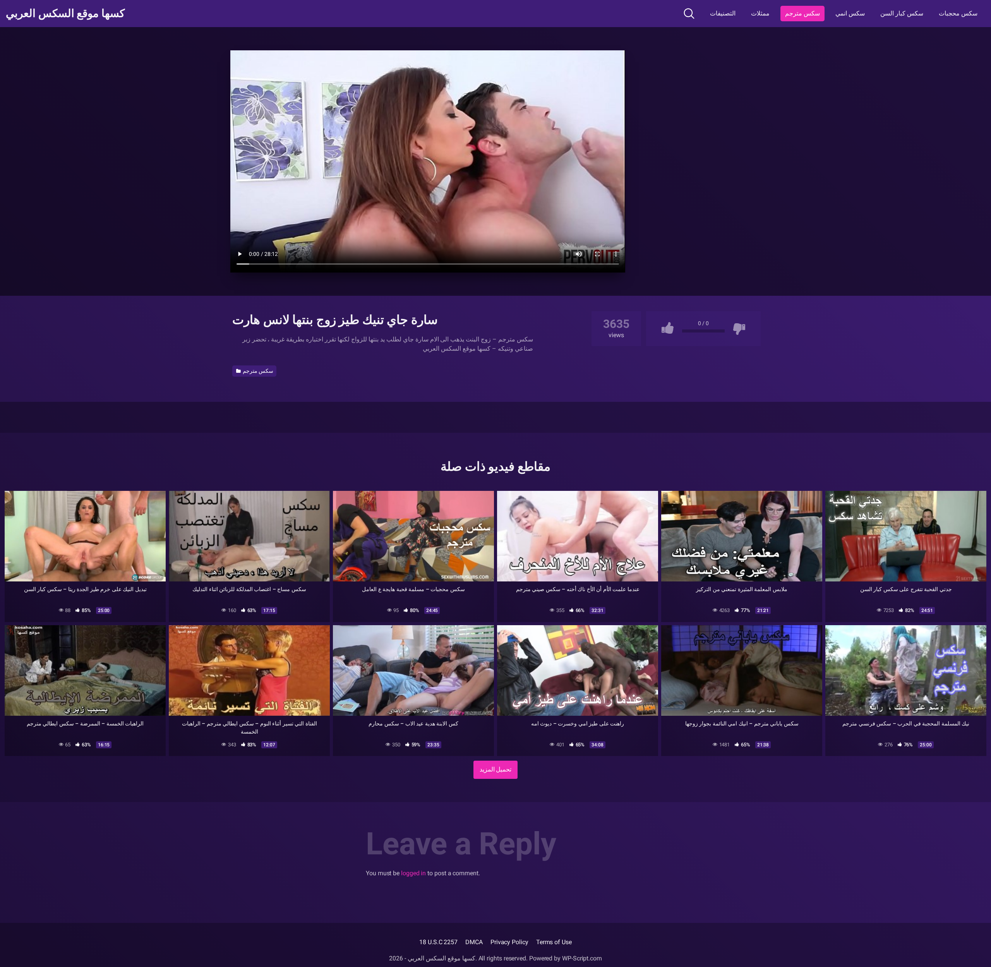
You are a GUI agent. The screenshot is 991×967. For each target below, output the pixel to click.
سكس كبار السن (901, 13)
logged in (413, 873)
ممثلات (760, 13)
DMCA (474, 942)
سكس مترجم (802, 13)
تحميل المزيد (496, 769)
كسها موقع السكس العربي (65, 13)
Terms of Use (554, 942)
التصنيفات (723, 13)
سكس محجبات (958, 13)
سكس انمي (850, 13)
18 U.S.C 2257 (438, 942)
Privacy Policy (509, 942)
